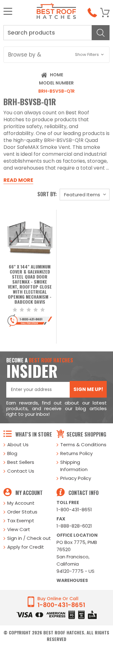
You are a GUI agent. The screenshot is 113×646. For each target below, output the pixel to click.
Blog (12, 453)
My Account (21, 503)
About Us (18, 444)
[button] (56, 54)
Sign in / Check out (29, 538)
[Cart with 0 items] (105, 12)
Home (56, 75)
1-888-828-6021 (74, 526)
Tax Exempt (20, 520)
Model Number (56, 83)
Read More (18, 180)
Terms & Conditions (83, 444)
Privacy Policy (75, 478)
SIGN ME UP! (88, 389)
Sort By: (47, 194)
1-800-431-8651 (74, 509)
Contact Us (20, 471)
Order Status (22, 511)
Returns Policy (76, 453)
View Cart (18, 529)
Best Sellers (20, 462)
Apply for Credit (25, 547)
